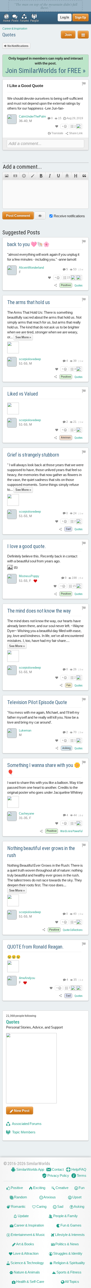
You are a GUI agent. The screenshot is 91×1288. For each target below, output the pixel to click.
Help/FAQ (78, 1169)
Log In (64, 17)
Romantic (18, 1206)
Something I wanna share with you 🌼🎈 (43, 768)
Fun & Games (70, 1225)
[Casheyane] (12, 816)
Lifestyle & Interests (69, 1235)
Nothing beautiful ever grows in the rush (41, 851)
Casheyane (26, 813)
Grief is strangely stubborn (33, 455)
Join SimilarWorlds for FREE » (45, 70)
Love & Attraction (25, 1253)
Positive (16, 1188)
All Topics (71, 1282)
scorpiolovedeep (30, 359)
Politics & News (67, 1244)
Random (20, 1197)
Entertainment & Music (27, 1235)
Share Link (76, 133)
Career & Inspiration (14, 28)
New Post (21, 1111)
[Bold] (41, 176)
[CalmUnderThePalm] (12, 119)
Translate (57, 133)
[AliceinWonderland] (12, 270)
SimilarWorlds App (30, 1169)
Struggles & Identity (67, 1253)
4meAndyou (27, 978)
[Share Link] (55, 285)
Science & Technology (27, 1263)
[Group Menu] (83, 34)
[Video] (15, 176)
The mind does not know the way (39, 611)
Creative (61, 1188)
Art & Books (25, 1244)
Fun (81, 1188)
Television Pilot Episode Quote (37, 702)
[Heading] (75, 176)
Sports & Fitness (68, 1272)
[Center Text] (67, 176)
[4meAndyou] (12, 980)
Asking (78, 1206)
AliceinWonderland (31, 267)
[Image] (6, 176)
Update (23, 1216)
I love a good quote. (26, 546)
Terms (81, 1175)
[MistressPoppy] (12, 578)
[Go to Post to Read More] (45, 408)
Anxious (49, 1197)
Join (68, 35)
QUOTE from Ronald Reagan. (35, 947)
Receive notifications (69, 216)
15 (68, 277)
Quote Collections (73, 930)
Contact (57, 1169)
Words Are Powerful (71, 831)
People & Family (65, 1216)
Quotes (9, 35)
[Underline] (58, 176)
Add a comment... (22, 167)
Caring (41, 1206)
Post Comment (18, 215)
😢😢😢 (14, 957)
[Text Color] (32, 176)
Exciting (38, 1188)
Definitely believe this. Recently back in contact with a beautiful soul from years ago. (42, 561)
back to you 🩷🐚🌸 (28, 244)
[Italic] (49, 176)
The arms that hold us (28, 302)
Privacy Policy (58, 1175)
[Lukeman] (12, 733)
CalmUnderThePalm (32, 116)
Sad (59, 1206)
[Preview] (40, 215)
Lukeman (25, 730)
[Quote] (84, 176)
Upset (76, 1197)
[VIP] (35, 581)
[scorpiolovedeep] (12, 361)
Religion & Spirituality (69, 1263)
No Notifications (17, 46)
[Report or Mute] (84, 83)
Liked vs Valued (22, 394)
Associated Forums (26, 1124)
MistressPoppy (29, 576)
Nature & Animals (26, 1272)
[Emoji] (24, 176)
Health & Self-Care (29, 1282)
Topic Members (23, 1132)
